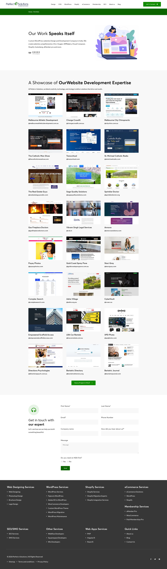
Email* (63, 417)
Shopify (76, 4)
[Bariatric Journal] (121, 355)
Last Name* (106, 406)
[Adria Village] (83, 284)
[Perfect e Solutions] (17, 4)
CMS (59, 4)
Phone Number (107, 417)
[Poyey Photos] (45, 248)
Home (30, 12)
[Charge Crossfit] (83, 105)
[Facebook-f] (151, 559)
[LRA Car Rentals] (83, 320)
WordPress (68, 4)
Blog (119, 4)
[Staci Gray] (121, 248)
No (70, 461)
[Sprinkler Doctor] (121, 177)
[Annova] (121, 212)
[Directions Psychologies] (45, 355)
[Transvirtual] (83, 141)
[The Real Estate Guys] (45, 177)
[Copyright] (159, 559)
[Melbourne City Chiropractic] (121, 105)
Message (64, 440)
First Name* (65, 406)
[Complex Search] (45, 284)
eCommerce (86, 4)
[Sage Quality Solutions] (83, 177)
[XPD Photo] (121, 320)
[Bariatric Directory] (83, 355)
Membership (97, 4)
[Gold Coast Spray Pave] (83, 248)
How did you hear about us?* (112, 429)
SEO (105, 4)
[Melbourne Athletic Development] (45, 105)
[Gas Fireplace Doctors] (45, 212)
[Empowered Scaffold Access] (45, 320)
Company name (67, 429)
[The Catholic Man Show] (45, 141)
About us (112, 4)
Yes (64, 461)
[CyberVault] (121, 284)
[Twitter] (155, 559)
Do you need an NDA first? (71, 458)
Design (53, 4)
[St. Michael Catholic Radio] (121, 141)
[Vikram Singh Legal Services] (83, 212)
